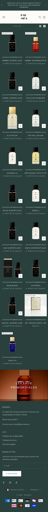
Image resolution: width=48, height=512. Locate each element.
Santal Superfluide (12, 323)
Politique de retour (9, 440)
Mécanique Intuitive (36, 173)
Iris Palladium (35, 135)
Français (34, 490)
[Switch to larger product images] (40, 26)
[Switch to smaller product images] (44, 26)
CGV (4, 432)
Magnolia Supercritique (12, 173)
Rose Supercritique (35, 248)
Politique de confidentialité (12, 436)
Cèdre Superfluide (12, 98)
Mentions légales (9, 444)
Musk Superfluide (12, 210)
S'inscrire (12, 474)
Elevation (12, 135)
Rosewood (12, 285)
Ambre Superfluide (12, 60)
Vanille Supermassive (12, 361)
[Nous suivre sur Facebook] (3, 482)
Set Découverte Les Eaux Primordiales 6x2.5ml (35, 323)
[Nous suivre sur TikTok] (16, 482)
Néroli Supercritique (35, 211)
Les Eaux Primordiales (12, 57)
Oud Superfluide (12, 248)
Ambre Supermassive (36, 60)
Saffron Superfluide (35, 286)
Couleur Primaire (35, 98)
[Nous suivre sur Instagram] (10, 482)
